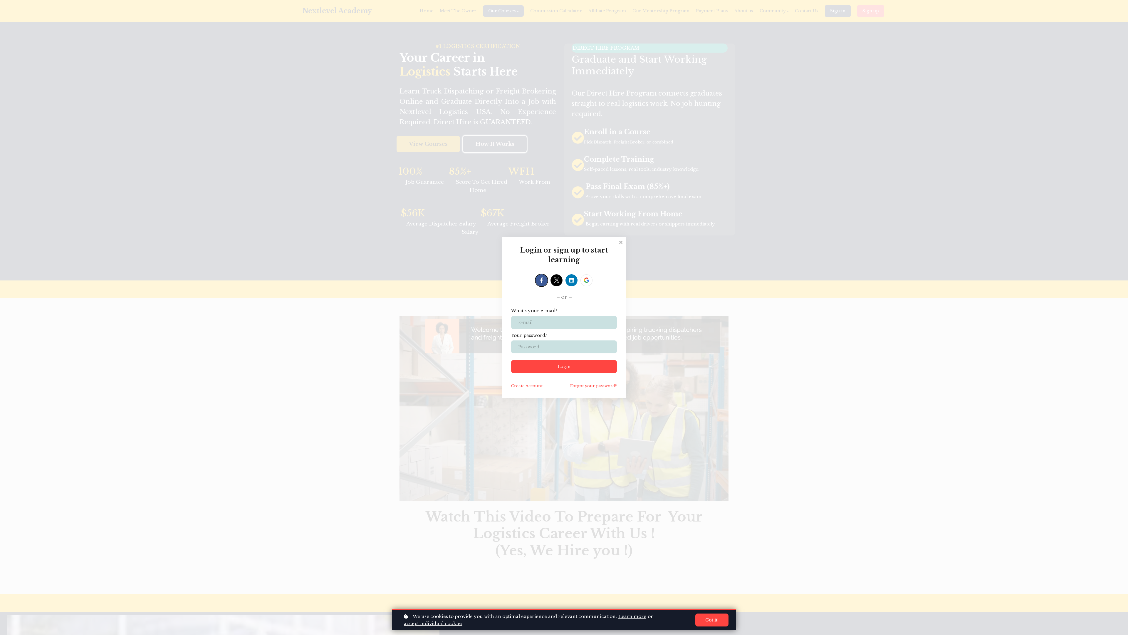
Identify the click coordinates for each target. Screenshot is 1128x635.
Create (527, 385)
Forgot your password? (593, 385)
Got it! (712, 620)
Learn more (632, 616)
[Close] (621, 242)
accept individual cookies (433, 623)
